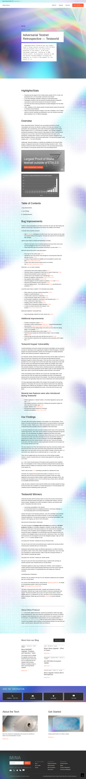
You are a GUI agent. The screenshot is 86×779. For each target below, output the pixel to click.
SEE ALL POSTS (58, 640)
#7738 (28, 401)
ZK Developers (39, 761)
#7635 (48, 274)
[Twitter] (14, 770)
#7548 (41, 279)
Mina (22, 612)
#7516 (37, 410)
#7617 (41, 406)
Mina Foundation (51, 767)
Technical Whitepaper (65, 767)
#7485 (54, 336)
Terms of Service (68, 776)
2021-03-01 (23, 29)
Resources (63, 761)
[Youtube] (23, 770)
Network (61, 5)
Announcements (64, 763)
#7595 (33, 326)
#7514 (41, 410)
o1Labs (29, 29)
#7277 (31, 286)
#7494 (49, 331)
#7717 (48, 270)
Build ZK (54, 5)
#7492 (28, 260)
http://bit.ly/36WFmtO (53, 582)
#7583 (44, 410)
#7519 (59, 247)
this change (30, 234)
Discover (67, 5)
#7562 (40, 307)
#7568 (37, 307)
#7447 (35, 260)
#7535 (48, 277)
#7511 (47, 326)
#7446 (34, 470)
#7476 (57, 280)
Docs (36, 763)
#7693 (51, 275)
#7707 (42, 254)
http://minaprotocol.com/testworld (32, 586)
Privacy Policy (62, 776)
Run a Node (37, 765)
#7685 (43, 324)
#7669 (41, 294)
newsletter (26, 537)
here (29, 139)
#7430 (50, 326)
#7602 (36, 326)
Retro (23, 26)
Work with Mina (51, 765)
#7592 (44, 279)
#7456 (38, 260)
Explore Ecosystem (52, 763)
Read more (24, 670)
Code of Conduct (55, 776)
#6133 (46, 297)
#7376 (44, 302)
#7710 (41, 322)
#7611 (30, 307)
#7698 (41, 405)
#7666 (46, 295)
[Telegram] (17, 770)
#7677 (47, 324)
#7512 (59, 272)
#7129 (52, 277)
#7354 (31, 260)
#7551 (51, 314)
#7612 (37, 329)
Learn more (17, 1)
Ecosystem (51, 761)
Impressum (74, 776)
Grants (36, 767)
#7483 (51, 280)
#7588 (45, 277)
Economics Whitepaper (65, 769)
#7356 (50, 284)
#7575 (33, 307)
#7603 (40, 326)
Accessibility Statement (47, 776)
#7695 (34, 257)
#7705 (50, 292)
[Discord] (11, 770)
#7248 (49, 304)
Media (61, 765)
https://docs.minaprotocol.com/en (35, 264)
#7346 (28, 339)
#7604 (37, 406)
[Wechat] (20, 770)
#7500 (29, 334)
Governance (50, 769)
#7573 (43, 326)
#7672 (57, 299)
